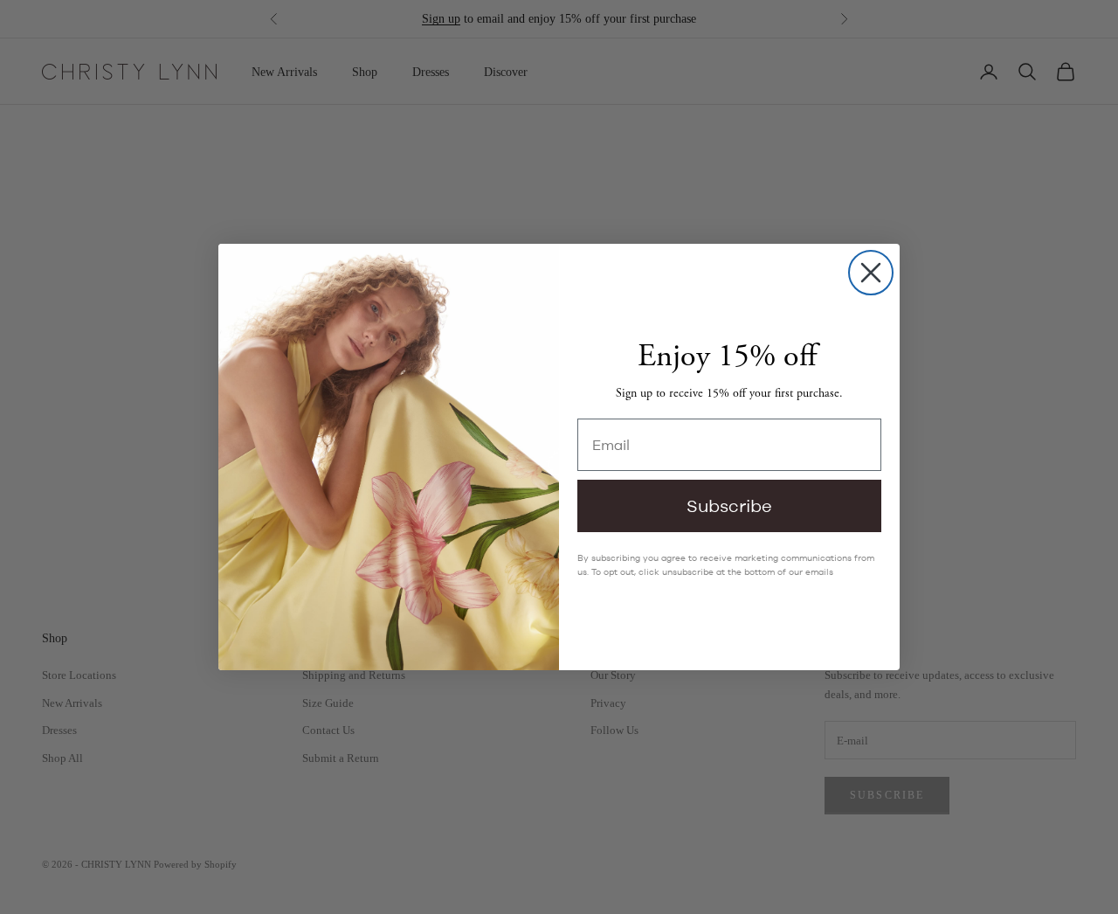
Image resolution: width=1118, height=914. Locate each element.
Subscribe (729, 505)
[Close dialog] (871, 272)
